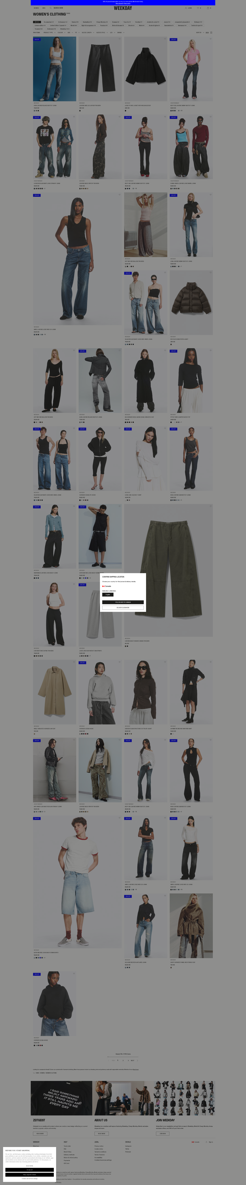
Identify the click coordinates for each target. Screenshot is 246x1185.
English (108, 594)
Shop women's (119, 3)
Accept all (29, 1170)
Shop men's (127, 3)
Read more (29, 1166)
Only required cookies (29, 1174)
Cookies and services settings (29, 1178)
